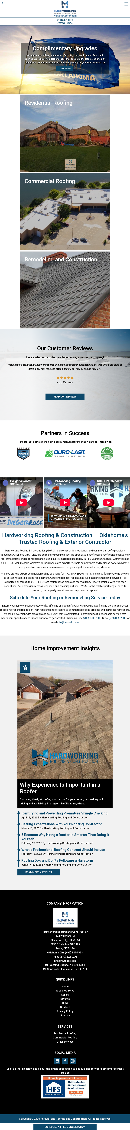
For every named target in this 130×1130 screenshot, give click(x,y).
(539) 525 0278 (65, 23)
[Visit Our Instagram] (73, 1061)
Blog (65, 1003)
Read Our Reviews (65, 396)
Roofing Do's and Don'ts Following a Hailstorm (57, 860)
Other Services (65, 1041)
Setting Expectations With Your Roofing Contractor (61, 824)
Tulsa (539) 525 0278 (65, 956)
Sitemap (65, 1015)
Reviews (65, 998)
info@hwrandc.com (68, 622)
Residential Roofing (65, 1033)
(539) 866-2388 (117, 618)
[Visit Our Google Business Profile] (57, 1061)
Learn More (65, 66)
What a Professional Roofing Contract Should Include (63, 850)
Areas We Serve (65, 990)
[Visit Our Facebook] (65, 1061)
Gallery (65, 994)
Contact (65, 1007)
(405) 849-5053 (66, 20)
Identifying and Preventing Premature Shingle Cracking (64, 813)
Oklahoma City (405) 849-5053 (65, 952)
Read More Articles (38, 872)
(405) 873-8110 (92, 618)
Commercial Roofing (65, 1037)
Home (65, 986)
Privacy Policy (65, 1011)
